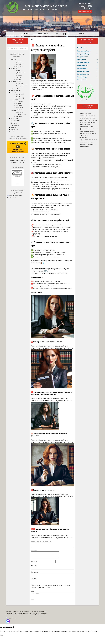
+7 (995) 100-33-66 (85, 6)
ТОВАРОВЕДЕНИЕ (15, 125)
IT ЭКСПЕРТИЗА (14, 100)
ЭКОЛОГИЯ (13, 59)
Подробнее (94, 631)
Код (35, 550)
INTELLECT (13, 127)
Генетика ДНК (19, 70)
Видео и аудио (19, 87)
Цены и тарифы (61, 34)
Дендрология (19, 66)
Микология (18, 64)
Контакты (80, 34)
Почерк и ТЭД (19, 83)
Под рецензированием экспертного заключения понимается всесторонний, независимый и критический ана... (89, 142)
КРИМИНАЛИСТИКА (16, 81)
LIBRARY (33, 39)
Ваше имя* (34, 565)
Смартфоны (19, 105)
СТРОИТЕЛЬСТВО (15, 88)
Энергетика (19, 116)
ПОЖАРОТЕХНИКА (15, 120)
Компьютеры (19, 101)
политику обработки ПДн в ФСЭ (40, 587)
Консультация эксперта (87, 106)
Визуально (33, 550)
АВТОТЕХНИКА (14, 118)
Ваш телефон (35, 572)
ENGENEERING (14, 111)
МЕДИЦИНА (14, 68)
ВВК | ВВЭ (18, 77)
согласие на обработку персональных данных (49, 585)
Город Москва (81, 48)
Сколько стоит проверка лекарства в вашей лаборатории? (88, 133)
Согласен (2, 635)
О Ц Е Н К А (13, 92)
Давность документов (21, 85)
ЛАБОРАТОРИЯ (14, 129)
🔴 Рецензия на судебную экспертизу (43, 490)
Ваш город (34, 579)
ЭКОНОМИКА (14, 124)
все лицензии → (11, 197)
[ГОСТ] (17, 185)
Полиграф (18, 79)
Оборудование (19, 113)
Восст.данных (19, 109)
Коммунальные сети (21, 114)
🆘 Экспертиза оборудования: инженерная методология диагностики (51, 288)
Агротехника (19, 61)
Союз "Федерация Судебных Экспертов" (35, 614)
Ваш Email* (34, 561)
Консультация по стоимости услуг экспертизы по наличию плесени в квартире (88, 122)
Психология (19, 75)
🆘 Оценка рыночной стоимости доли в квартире (45, 281)
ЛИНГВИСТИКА (14, 122)
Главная (25, 34)
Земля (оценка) (20, 98)
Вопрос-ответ (43, 34)
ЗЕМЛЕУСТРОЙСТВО (16, 90)
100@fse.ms (85, 8)
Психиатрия (19, 74)
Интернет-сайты (20, 107)
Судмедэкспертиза (21, 72)
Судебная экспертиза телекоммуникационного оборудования (49, 273)
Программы (19, 103)
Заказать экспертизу (85, 11)
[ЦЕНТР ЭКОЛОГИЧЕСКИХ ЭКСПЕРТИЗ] (12, 13)
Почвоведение (20, 63)
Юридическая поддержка (17, 41)
